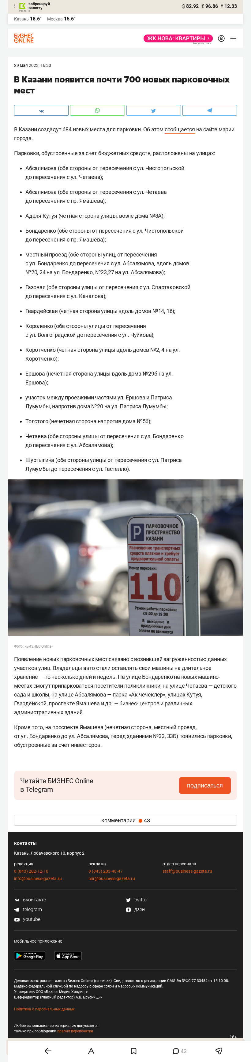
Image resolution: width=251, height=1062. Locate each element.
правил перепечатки (75, 1031)
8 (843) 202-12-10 (31, 871)
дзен (139, 909)
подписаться (205, 785)
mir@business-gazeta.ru (111, 878)
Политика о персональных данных (44, 1009)
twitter (140, 900)
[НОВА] (176, 38)
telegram (32, 909)
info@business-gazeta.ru (38, 878)
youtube (31, 919)
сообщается (180, 129)
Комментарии (125, 820)
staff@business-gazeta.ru (187, 871)
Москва (55, 18)
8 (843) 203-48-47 (105, 871)
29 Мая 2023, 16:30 (32, 65)
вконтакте (34, 900)
